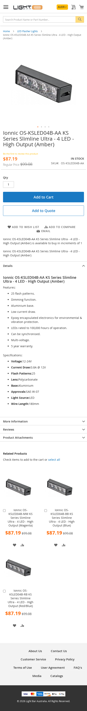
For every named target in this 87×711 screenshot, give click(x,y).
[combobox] (43, 19)
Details (8, 266)
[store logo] (27, 7)
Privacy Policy (64, 659)
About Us (35, 651)
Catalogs (56, 676)
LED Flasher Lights (27, 31)
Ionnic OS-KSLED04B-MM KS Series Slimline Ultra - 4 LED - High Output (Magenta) (20, 517)
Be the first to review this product (20, 153)
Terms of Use (22, 667)
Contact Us (59, 651)
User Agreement (53, 667)
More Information (15, 421)
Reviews (8, 429)
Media (36, 676)
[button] (62, 7)
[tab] (43, 265)
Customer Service (33, 659)
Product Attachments (18, 437)
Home (7, 31)
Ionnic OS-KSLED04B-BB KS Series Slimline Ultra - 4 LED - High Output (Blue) (62, 517)
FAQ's (78, 667)
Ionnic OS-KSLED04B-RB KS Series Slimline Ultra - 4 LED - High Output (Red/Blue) (20, 598)
